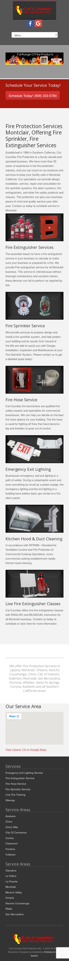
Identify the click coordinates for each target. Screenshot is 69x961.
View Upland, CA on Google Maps (26, 749)
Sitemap (10, 800)
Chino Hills (12, 827)
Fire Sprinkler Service (18, 789)
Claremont (11, 843)
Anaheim (11, 816)
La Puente (11, 881)
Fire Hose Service (16, 783)
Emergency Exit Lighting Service (24, 772)
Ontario (10, 897)
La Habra (11, 876)
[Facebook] (30, 23)
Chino (9, 821)
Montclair (11, 887)
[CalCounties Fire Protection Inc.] (34, 10)
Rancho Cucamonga (17, 903)
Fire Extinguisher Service (20, 778)
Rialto (9, 908)
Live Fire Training (15, 794)
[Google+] (38, 23)
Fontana (10, 849)
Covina (10, 838)
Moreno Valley (14, 892)
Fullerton (11, 854)
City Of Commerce (16, 832)
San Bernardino (15, 914)
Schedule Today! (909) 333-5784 (33, 95)
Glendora (11, 870)
